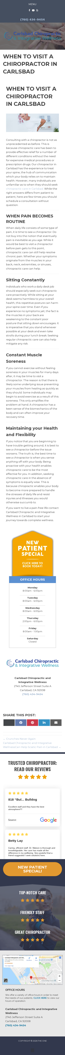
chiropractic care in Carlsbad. (25, 188)
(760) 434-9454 (32, 19)
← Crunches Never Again (19, 738)
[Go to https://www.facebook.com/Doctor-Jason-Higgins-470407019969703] (29, 11)
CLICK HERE (40, 998)
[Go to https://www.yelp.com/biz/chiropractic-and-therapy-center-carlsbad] (37, 11)
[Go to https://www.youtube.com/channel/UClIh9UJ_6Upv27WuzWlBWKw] (33, 11)
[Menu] (32, 1050)
